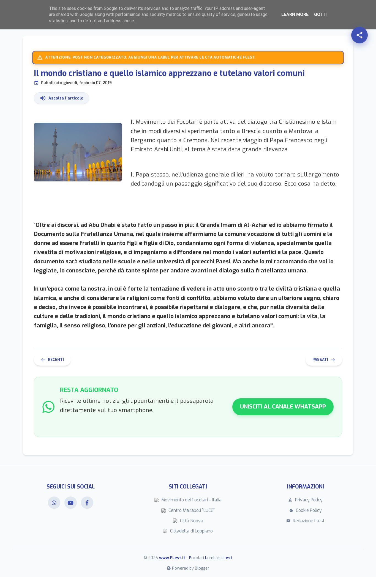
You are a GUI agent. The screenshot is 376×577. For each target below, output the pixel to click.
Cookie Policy (305, 510)
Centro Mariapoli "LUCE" (191, 510)
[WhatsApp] (54, 502)
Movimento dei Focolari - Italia (191, 500)
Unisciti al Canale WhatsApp (283, 406)
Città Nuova (191, 521)
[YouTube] (70, 502)
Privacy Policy (305, 500)
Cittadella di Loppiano (191, 531)
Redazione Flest (305, 521)
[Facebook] (87, 502)
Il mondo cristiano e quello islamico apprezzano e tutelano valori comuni (169, 77)
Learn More (295, 14)
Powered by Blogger (190, 568)
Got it (321, 14)
